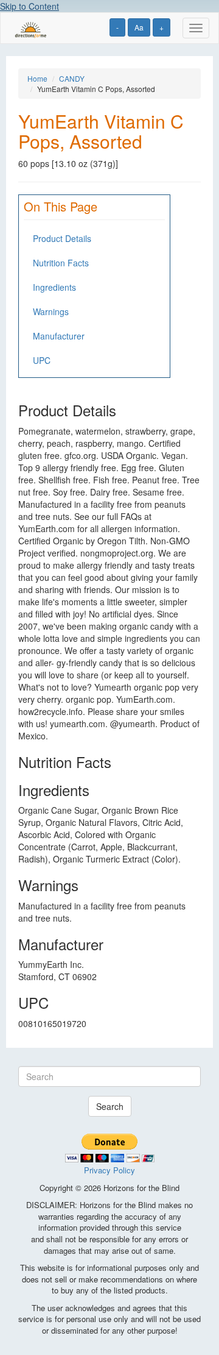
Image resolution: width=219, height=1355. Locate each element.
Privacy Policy (109, 1170)
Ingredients (54, 287)
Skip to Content (29, 6)
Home (37, 78)
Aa (139, 27)
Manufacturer (59, 336)
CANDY (72, 78)
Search (109, 1106)
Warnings (51, 311)
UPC (41, 360)
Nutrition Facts (61, 263)
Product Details (62, 238)
